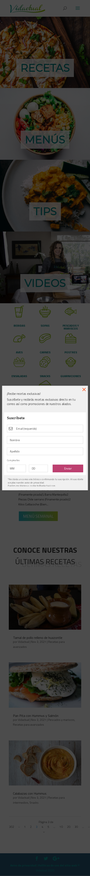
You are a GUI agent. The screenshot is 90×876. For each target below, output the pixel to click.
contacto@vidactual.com (42, 485)
